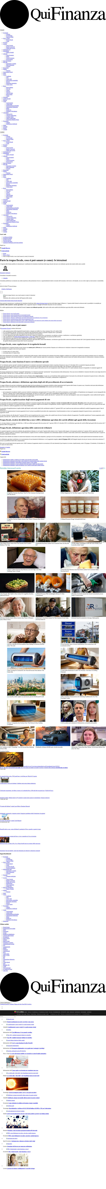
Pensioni (5, 42)
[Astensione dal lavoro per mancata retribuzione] (54, 1143)
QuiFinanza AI (6, 49)
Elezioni (8, 70)
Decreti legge (6, 927)
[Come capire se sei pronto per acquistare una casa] (54, 1062)
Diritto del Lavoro (10, 48)
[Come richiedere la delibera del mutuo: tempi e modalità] (54, 1100)
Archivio (29, 1004)
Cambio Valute (10, 117)
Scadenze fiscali (7, 239)
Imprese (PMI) (9, 37)
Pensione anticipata (11, 876)
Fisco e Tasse (6, 38)
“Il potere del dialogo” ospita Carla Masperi (10, 820)
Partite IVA (9, 886)
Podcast (5, 100)
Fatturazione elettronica (9, 959)
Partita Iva (8, 110)
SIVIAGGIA (72, 1012)
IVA (4, 945)
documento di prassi (6, 328)
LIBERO (25, 1012)
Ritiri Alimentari (10, 65)
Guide (4, 101)
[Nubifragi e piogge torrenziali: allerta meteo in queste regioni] (54, 1095)
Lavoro (5, 44)
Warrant (8, 91)
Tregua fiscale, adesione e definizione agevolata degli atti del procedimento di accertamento (25, 317)
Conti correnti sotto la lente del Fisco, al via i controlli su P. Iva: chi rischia (18, 836)
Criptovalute (9, 104)
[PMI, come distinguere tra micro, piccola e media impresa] (54, 1133)
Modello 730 (6, 965)
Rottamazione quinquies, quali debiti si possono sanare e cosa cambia (20, 462)
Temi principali (6, 968)
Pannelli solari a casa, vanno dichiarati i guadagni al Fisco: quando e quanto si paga (20, 829)
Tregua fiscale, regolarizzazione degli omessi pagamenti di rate (18, 319)
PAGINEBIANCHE (56, 1012)
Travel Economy (10, 58)
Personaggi (6, 68)
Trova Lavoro (9, 45)
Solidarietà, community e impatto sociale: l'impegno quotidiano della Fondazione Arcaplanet (22, 813)
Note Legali (24, 1014)
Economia (5, 32)
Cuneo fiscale (6, 962)
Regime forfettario (10, 868)
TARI (4, 966)
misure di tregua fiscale (42, 303)
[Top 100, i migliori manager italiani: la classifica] (54, 1035)
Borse (4, 86)
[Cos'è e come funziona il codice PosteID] (54, 1040)
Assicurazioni (9, 103)
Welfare (5, 939)
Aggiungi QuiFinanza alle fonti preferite (13, 242)
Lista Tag (5, 970)
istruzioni (20, 300)
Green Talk (9, 79)
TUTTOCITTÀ (63, 1012)
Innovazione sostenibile (12, 80)
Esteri (4, 73)
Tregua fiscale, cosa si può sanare (11, 313)
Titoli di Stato (9, 93)
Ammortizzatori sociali (8, 944)
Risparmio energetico (11, 83)
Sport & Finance (7, 61)
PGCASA (51, 1012)
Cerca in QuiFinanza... (6, 1002)
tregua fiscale (14, 300)
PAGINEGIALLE (35, 1012)
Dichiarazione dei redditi (9, 928)
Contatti (5, 129)
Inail (4, 963)
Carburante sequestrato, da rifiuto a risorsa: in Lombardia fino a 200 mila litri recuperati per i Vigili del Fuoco (26, 790)
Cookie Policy (33, 1014)
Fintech (8, 122)
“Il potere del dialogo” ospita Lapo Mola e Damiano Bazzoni (15, 806)
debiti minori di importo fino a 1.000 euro (24, 336)
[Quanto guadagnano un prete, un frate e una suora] (54, 1019)
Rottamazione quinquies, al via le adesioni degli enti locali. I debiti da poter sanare (23, 463)
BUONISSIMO (83, 1012)
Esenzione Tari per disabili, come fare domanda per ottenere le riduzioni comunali (20, 850)
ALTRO (2, 132)
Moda (7, 56)
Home (4, 253)
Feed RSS (24, 1004)
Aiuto (47, 1014)
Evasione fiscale (10, 866)
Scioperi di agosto (7, 238)
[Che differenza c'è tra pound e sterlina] (54, 1029)
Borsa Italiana (9, 87)
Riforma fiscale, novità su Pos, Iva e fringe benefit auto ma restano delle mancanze (20, 843)
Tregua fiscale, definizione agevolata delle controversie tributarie (18, 322)
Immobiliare (6, 51)
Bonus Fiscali (9, 39)
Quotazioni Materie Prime (12, 119)
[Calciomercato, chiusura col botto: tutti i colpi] (54, 1138)
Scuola (4, 932)
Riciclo (8, 82)
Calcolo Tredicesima (11, 115)
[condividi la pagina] (1, 292)
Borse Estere (9, 94)
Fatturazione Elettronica (12, 107)
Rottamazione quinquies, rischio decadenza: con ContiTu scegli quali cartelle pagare (23, 465)
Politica (5, 69)
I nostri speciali (6, 98)
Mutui (7, 108)
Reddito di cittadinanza (8, 934)
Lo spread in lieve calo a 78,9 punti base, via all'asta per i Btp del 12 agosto (18, 776)
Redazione (5, 921)
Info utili (5, 62)
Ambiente (8, 76)
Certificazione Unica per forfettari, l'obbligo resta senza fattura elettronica (18, 783)
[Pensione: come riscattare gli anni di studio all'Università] (54, 1122)
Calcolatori (5, 112)
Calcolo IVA (9, 114)
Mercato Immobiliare (8, 887)
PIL (4, 958)
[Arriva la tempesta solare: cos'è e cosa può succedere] (54, 1084)
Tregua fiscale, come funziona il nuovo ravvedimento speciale (18, 316)
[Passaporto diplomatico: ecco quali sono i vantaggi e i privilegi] (54, 1045)
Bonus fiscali (9, 863)
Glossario (5, 97)
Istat (4, 956)
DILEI (68, 1012)
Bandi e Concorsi (10, 46)
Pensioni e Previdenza (11, 111)
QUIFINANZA (77, 1012)
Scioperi (8, 66)
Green (4, 75)
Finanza (8, 34)
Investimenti (9, 35)
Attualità (5, 126)
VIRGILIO (30, 1012)
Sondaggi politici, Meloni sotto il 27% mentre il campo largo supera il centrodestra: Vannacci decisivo (25, 797)
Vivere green (9, 84)
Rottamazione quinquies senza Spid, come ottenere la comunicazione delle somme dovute (25, 461)
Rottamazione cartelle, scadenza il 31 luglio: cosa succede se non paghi (20, 459)
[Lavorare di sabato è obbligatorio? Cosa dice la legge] (54, 1160)
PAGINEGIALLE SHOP (43, 1012)
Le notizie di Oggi (7, 969)
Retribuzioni (9, 883)
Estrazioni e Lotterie (11, 63)
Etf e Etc (8, 89)
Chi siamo (19, 1014)
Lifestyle (5, 53)
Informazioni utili (7, 869)
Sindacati (5, 949)
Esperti (5, 128)
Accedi (2, 30)
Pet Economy (9, 59)
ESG (7, 77)
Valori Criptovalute (11, 118)
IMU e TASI (6, 955)
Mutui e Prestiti (10, 52)
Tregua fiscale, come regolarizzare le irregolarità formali (16, 315)
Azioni (8, 90)
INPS (4, 930)
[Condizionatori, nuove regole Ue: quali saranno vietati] (54, 1024)
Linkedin (5, 278)
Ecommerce (6, 937)
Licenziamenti (6, 946)
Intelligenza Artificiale (11, 124)
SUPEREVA (89, 1012)
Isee (4, 961)
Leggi (7, 41)
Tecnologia (6, 121)
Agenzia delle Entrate (5, 300)
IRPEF (5, 948)
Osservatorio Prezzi (8, 72)
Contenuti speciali (4, 1004)
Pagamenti (5, 931)
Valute (7, 96)
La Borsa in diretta (7, 237)
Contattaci (11, 1004)
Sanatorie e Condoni (5, 447)
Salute (4, 125)
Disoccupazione (10, 884)
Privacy (28, 1014)
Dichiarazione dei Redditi (12, 105)
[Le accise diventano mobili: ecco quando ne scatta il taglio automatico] (54, 1051)
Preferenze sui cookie (41, 1014)
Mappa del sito (18, 1004)
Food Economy (10, 55)
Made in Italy (6, 941)
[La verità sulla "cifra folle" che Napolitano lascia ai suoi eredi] (54, 1073)
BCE (4, 952)
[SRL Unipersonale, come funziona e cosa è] (54, 1149)
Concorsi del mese (7, 241)
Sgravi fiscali (6, 938)
